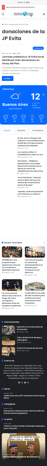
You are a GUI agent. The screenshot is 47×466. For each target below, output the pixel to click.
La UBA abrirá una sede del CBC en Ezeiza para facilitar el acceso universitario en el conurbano (35, 298)
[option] (23, 446)
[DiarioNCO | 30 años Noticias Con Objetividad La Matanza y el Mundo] (23, 14)
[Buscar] (44, 15)
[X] (22, 382)
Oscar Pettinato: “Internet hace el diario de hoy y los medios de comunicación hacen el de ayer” (29, 181)
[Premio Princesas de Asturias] (8, 351)
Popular (7, 130)
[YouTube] (25, 382)
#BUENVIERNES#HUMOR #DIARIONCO (20, 7)
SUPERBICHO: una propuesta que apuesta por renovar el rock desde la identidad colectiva (11, 265)
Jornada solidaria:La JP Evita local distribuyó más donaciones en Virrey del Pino (23, 60)
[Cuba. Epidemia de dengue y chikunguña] (8, 340)
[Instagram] (27, 382)
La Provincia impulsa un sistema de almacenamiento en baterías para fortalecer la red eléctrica (34, 266)
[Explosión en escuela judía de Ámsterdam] (8, 330)
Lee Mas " (8, 78)
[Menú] (3, 15)
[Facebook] (19, 382)
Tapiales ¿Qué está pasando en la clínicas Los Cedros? (30, 192)
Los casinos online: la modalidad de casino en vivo (30, 153)
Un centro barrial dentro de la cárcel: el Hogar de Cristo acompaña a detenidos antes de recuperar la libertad (11, 299)
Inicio (5, 24)
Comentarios (37, 130)
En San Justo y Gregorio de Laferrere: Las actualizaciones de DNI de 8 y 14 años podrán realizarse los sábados (31, 142)
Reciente (21, 130)
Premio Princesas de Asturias (30, 348)
